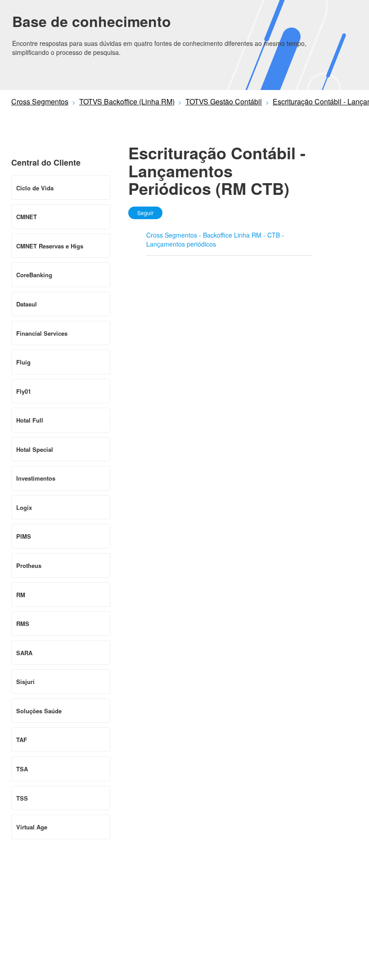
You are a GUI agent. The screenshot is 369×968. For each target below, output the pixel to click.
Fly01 (23, 391)
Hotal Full (29, 420)
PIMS (23, 536)
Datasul (26, 304)
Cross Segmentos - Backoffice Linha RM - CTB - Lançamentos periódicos (215, 239)
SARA (24, 652)
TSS (22, 798)
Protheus (28, 565)
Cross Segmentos (39, 101)
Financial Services (42, 333)
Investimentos (35, 478)
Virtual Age (31, 827)
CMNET (26, 216)
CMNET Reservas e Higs (49, 246)
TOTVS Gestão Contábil (223, 101)
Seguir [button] (145, 212)
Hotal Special (34, 449)
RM (20, 594)
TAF (21, 739)
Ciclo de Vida (35, 188)
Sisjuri (25, 681)
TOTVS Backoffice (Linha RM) (127, 101)
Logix (24, 507)
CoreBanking (34, 274)
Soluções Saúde (39, 711)
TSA (22, 769)
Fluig (23, 362)
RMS (22, 623)
